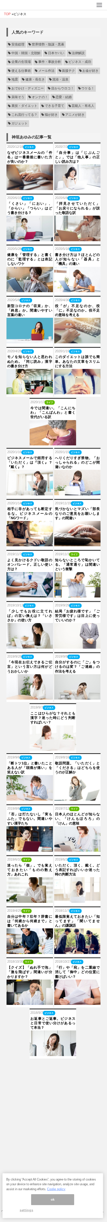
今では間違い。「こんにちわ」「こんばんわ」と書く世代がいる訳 (52, 412)
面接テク (68, 71)
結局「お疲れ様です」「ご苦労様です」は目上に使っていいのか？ (77, 615)
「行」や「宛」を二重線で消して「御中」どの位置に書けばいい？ (77, 971)
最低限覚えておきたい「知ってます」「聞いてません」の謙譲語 (77, 920)
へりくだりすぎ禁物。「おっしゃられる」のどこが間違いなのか (77, 462)
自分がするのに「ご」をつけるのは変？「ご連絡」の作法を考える (77, 666)
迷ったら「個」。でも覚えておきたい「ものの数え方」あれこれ (29, 869)
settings (26, 1210)
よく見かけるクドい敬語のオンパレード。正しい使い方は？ (29, 564)
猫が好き (51, 115)
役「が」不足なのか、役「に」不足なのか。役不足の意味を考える (77, 310)
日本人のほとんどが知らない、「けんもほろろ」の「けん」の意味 (77, 818)
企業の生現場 (21, 62)
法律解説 (78, 53)
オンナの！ (40, 97)
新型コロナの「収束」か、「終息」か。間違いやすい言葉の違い (29, 310)
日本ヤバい (56, 53)
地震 (14, 79)
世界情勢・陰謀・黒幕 (48, 44)
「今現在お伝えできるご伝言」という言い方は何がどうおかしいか (29, 666)
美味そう (17, 97)
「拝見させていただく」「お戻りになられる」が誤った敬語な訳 (77, 207)
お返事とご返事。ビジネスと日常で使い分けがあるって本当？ (52, 1023)
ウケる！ (87, 88)
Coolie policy (56, 1189)
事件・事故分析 (49, 62)
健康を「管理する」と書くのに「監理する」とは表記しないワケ (29, 259)
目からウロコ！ (62, 88)
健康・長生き (35, 79)
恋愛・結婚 (63, 97)
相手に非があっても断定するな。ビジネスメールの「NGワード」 (29, 513)
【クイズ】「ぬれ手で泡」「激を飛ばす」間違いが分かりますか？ (29, 971)
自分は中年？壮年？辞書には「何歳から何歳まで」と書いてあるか (29, 920)
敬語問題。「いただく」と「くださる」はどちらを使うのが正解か (77, 767)
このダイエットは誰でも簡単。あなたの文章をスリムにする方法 (77, 361)
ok (53, 1199)
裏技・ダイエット (24, 106)
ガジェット (19, 123)
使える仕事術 (21, 71)
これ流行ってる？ (24, 115)
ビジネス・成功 (79, 62)
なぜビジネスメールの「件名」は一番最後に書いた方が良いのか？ (29, 157)
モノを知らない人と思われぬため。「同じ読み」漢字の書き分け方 (29, 361)
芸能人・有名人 (83, 106)
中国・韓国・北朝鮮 (26, 53)
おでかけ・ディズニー (27, 88)
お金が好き (90, 71)
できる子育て (54, 106)
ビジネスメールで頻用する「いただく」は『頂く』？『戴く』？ (29, 462)
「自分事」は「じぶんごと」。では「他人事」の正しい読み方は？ (77, 157)
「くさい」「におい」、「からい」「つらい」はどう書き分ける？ (29, 207)
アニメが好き (75, 115)
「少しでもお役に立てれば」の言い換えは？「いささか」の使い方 (29, 615)
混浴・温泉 (60, 79)
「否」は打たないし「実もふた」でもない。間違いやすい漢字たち (29, 818)
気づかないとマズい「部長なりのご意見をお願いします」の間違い (77, 513)
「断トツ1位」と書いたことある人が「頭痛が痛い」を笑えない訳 (29, 767)
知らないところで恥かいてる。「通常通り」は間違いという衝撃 (77, 564)
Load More (53, 1066)
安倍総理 (17, 44)
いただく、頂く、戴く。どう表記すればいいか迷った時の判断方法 (77, 869)
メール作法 (46, 71)
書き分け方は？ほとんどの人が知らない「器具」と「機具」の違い (77, 259)
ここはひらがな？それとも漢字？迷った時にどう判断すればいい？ (52, 717)
